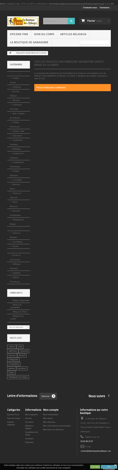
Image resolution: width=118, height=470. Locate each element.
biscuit (22, 355)
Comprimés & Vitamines (17, 155)
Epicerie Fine (19, 34)
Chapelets (16, 273)
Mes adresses (49, 422)
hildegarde (13, 360)
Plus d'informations (109, 467)
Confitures (16, 87)
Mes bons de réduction (53, 430)
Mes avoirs (48, 418)
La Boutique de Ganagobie (29, 42)
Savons (15, 246)
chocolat (24, 351)
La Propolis (17, 180)
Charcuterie (17, 136)
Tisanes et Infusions (15, 195)
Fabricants (16, 292)
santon (12, 347)
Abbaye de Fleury (19, 312)
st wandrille (14, 364)
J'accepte (95, 467)
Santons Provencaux (15, 279)
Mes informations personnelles (57, 426)
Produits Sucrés (14, 80)
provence (22, 368)
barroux (12, 355)
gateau (12, 368)
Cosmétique (17, 242)
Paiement (29, 442)
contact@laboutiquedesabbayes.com (96, 451)
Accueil (28, 418)
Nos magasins (31, 414)
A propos (29, 438)
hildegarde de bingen (18, 377)
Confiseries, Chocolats (16, 107)
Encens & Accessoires (15, 257)
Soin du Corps (44, 34)
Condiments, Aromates (16, 142)
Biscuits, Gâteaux (15, 93)
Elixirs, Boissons (14, 204)
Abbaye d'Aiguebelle (20, 300)
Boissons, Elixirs (15, 186)
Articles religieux (73, 34)
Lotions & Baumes (15, 235)
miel (20, 347)
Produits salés (18, 131)
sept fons (13, 351)
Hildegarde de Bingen (17, 222)
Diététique (16, 149)
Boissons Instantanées (15, 213)
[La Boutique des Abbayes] (23, 21)
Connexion (104, 8)
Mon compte (51, 409)
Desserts (16, 100)
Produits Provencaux (15, 124)
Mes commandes (50, 414)
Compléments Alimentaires (17, 164)
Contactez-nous (90, 8)
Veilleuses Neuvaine (15, 266)
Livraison (29, 422)
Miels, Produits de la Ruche (17, 115)
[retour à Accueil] (10, 53)
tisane (11, 373)
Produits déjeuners (14, 173)
